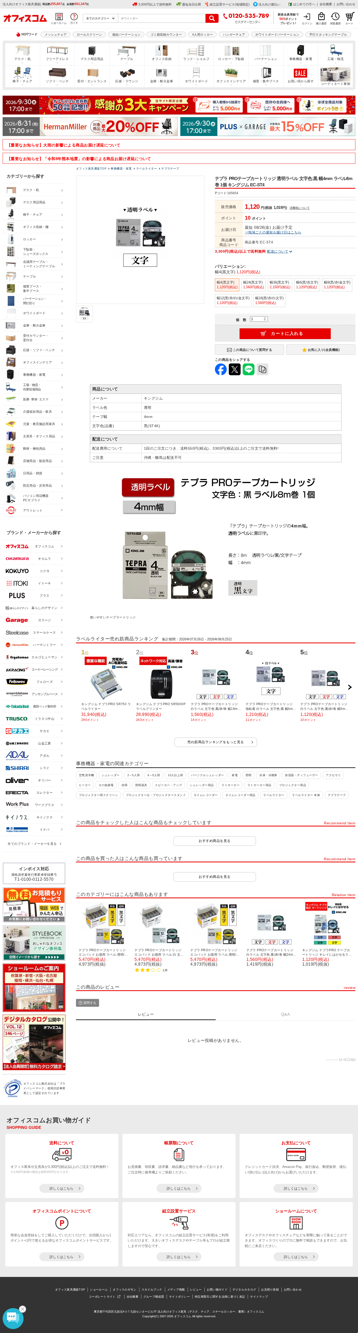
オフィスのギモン (124, 1289)
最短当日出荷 (191, 4)
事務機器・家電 (300, 59)
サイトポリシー (179, 1296)
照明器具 (141, 785)
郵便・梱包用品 (34, 448)
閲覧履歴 (335, 23)
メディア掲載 (176, 1289)
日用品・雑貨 (32, 473)
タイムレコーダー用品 (240, 795)
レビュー (196, 1289)
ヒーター (85, 785)
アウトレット (33, 510)
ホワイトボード (196, 81)
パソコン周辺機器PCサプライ (36, 498)
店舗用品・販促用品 (37, 461)
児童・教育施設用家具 (39, 424)
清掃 (124, 785)
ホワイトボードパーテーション (277, 34)
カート (349, 23)
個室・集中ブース (266, 81)
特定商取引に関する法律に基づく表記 (220, 1296)
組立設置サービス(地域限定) (229, 4)
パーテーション (265, 59)
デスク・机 (22, 59)
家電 (235, 775)
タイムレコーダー (206, 795)
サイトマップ (259, 1296)
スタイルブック (152, 1289)
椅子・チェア (22, 81)
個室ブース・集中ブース (32, 289)
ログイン (307, 23)
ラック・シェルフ (196, 59)
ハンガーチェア (234, 34)
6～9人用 (154, 775)
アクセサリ (333, 775)
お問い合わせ (346, 4)
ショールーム (99, 1289)
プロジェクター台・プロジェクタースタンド (156, 795)
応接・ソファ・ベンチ (39, 350)
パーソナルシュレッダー (207, 775)
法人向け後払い (269, 4)
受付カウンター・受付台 (36, 338)
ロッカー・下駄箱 (231, 59)
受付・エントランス (92, 81)
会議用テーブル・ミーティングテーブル (39, 264)
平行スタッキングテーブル (328, 34)
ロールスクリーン (89, 34)
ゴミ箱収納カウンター (166, 34)
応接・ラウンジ (126, 81)
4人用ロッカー (202, 34)
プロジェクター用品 (292, 785)
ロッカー (29, 239)
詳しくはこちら (61, 1188)
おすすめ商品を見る (214, 841)
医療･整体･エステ (36, 399)
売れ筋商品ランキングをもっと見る (215, 742)
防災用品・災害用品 (37, 485)
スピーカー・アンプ (168, 785)
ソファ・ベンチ (57, 81)
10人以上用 (175, 775)
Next (349, 687)
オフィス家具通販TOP (70, 1289)
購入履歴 (321, 23)
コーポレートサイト (102, 1296)
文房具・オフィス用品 (39, 436)
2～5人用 (133, 775)
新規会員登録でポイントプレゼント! (288, 18)
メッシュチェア (56, 34)
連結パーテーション (126, 34)
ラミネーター (230, 785)
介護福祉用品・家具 (37, 411)
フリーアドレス (57, 59)
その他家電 (106, 785)
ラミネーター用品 (259, 785)
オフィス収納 (161, 59)
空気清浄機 (86, 775)
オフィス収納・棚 (36, 227)
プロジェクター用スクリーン (98, 795)
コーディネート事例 (335, 84)
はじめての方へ (304, 4)
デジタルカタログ (244, 1289)
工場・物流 (335, 59)
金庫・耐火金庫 (161, 81)
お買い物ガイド (217, 1289)
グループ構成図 (153, 1296)
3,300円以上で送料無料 (155, 4)
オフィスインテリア (231, 81)
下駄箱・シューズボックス (35, 252)
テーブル (126, 59)
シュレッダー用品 (202, 785)
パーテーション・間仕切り (35, 301)
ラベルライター (273, 795)
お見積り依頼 (270, 1289)
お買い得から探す (301, 81)
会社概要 (325, 4)
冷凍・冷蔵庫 (268, 775)
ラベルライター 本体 (306, 795)
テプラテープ (337, 795)
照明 (249, 775)
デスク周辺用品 (92, 59)
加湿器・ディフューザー (301, 775)
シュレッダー (111, 775)
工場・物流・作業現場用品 (32, 387)
